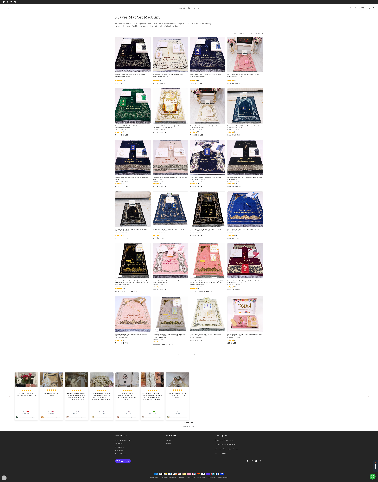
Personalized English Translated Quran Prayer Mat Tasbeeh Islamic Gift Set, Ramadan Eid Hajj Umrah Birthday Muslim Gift (131, 282)
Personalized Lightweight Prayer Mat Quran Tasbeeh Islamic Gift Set (132, 178)
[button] (4, 8)
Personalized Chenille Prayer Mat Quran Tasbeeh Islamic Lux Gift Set (243, 230)
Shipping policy (212, 477)
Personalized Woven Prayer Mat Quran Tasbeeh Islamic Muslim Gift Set (205, 178)
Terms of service (201, 477)
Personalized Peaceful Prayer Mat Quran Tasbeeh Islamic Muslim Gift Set (243, 75)
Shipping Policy (120, 450)
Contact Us (168, 444)
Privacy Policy (119, 447)
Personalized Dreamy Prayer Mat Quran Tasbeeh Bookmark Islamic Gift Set (168, 230)
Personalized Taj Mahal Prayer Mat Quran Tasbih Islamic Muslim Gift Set (243, 282)
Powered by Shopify (170, 477)
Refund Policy (119, 444)
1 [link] (178, 355)
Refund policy (181, 477)
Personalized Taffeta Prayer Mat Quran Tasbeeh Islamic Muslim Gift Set (130, 75)
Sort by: (233, 33)
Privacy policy (191, 477)
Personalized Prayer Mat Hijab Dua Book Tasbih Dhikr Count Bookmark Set (245, 335)
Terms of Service (120, 454)
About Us (168, 440)
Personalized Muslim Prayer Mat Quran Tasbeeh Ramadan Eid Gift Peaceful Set (168, 127)
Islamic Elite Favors (160, 477)
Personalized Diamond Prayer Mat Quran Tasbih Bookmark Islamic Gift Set (205, 335)
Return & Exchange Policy (123, 440)
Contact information (223, 477)
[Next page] (199, 354)
